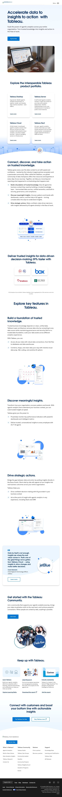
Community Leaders (23, 756)
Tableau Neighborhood (24, 765)
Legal (4, 787)
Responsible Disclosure (31, 787)
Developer (25, 782)
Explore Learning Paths (10, 692)
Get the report (46, 692)
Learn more (13, 114)
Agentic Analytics (7, 750)
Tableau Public (22, 750)
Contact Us (6, 762)
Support (47, 747)
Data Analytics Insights (9, 756)
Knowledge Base (49, 750)
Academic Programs (23, 767)
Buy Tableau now (39, 719)
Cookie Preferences (7, 789)
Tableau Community (24, 747)
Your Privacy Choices (21, 789)
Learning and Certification (52, 753)
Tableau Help (48, 756)
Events (19, 770)
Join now (13, 616)
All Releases (48, 759)
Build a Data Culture (8, 753)
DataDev (20, 759)
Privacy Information (20, 787)
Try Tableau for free (21, 719)
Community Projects (23, 762)
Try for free (13, 39)
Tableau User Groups (23, 753)
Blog (20, 782)
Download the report (28, 692)
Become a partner (37, 753)
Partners (35, 747)
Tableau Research (7, 759)
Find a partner (36, 750)
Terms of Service (10, 787)
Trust (16, 782)
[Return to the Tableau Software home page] (8, 2)
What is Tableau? (8, 747)
